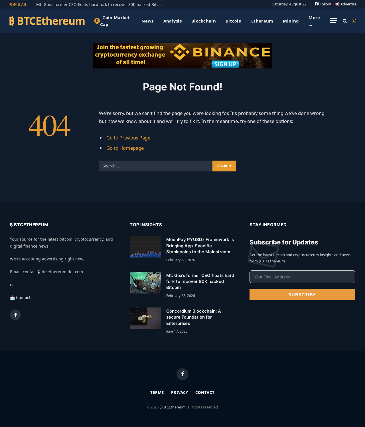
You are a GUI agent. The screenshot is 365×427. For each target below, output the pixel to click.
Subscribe (302, 295)
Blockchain (203, 21)
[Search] (345, 20)
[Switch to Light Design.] (353, 21)
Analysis (172, 21)
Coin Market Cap (115, 21)
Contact (204, 392)
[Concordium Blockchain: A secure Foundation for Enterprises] (145, 318)
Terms (157, 392)
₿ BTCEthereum (172, 407)
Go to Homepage (125, 148)
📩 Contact (20, 297)
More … (314, 21)
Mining (291, 21)
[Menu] (333, 20)
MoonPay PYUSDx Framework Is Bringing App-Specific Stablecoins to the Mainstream (200, 245)
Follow (325, 4)
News (147, 21)
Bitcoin (234, 21)
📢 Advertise (345, 4)
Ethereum (262, 21)
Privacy (179, 392)
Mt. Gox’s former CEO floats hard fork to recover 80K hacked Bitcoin (100, 4)
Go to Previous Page (128, 137)
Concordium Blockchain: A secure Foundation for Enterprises (193, 317)
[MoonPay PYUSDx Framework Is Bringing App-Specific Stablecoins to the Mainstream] (145, 247)
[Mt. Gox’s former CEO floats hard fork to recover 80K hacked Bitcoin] (145, 283)
